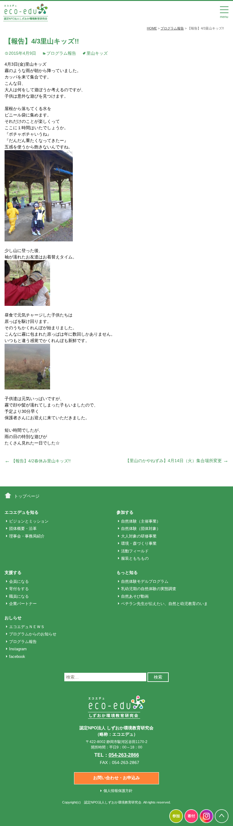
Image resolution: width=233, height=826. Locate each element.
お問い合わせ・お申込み (116, 777)
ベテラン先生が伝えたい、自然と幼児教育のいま (164, 603)
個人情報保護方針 (118, 791)
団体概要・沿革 (23, 528)
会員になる (19, 581)
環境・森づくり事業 (139, 543)
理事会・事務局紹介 (27, 536)
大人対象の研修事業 (139, 536)
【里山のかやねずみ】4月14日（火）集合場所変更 (176, 460)
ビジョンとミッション (29, 521)
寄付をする (19, 588)
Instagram (18, 649)
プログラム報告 (61, 53)
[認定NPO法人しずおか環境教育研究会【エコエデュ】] (25, 11)
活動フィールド (135, 551)
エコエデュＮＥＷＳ (27, 626)
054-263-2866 (124, 755)
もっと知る (127, 572)
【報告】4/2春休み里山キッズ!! (38, 460)
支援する (13, 572)
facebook (17, 656)
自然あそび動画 (135, 596)
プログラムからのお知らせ (32, 634)
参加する (124, 512)
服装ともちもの (135, 558)
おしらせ (13, 617)
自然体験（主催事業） (140, 521)
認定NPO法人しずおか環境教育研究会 (112, 802)
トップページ (26, 496)
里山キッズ (97, 53)
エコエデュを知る (22, 512)
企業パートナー (23, 603)
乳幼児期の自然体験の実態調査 (148, 588)
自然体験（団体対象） (140, 528)
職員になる (19, 596)
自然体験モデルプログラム (144, 581)
